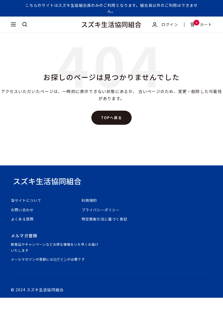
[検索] (24, 24)
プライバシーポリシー (101, 209)
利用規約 (89, 200)
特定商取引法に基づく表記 (104, 219)
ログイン (60, 259)
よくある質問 (22, 219)
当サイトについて (26, 200)
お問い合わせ (22, 209)
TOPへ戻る (111, 117)
